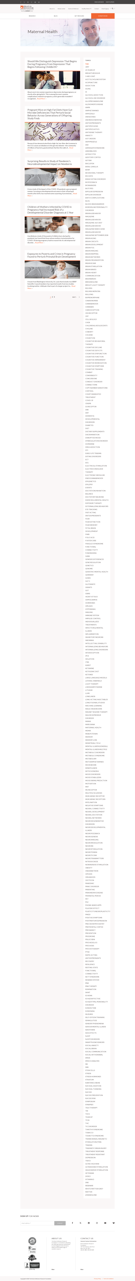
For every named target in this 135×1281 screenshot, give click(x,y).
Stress (88, 1073)
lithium (88, 690)
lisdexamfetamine (93, 687)
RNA (87, 983)
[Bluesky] (39, 1)
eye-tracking (91, 509)
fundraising (91, 553)
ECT (87, 460)
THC (87, 1123)
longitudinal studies (95, 703)
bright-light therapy (95, 285)
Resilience (90, 964)
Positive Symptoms (93, 918)
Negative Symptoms (94, 805)
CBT (87, 316)
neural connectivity (95, 809)
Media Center (61, 9)
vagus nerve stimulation (96, 1170)
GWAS (87, 594)
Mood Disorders (92, 774)
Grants (88, 587)
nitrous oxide (91, 862)
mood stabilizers (93, 777)
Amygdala (89, 114)
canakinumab (91, 301)
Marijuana (90, 724)
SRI (86, 1064)
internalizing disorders (96, 650)
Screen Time (90, 1008)
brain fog (89, 248)
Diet (87, 428)
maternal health (93, 728)
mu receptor (91, 790)
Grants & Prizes (110, 2)
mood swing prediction (96, 780)
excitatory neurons (94, 497)
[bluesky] (112, 1222)
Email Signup (105, 9)
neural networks (93, 818)
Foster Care (90, 541)
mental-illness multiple (96, 749)
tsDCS (87, 1161)
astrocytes (90, 154)
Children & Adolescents (96, 326)
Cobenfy (89, 332)
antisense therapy (93, 132)
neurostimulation (93, 849)
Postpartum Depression (96, 921)
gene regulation (93, 562)
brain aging (90, 238)
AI (86, 92)
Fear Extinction (92, 522)
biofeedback (91, 182)
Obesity (88, 868)
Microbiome (90, 765)
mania (88, 721)
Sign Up (60, 1223)
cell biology (91, 319)
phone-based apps (93, 905)
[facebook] (72, 1222)
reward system (92, 980)
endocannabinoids (94, 478)
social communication (95, 1052)
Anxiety (88, 135)
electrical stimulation (96, 466)
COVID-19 (89, 400)
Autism (88, 160)
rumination (90, 989)
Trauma (88, 1145)
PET (86, 899)
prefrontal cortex (94, 927)
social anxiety (92, 1045)
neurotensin (91, 852)
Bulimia (88, 288)
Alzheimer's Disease (94, 104)
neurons (89, 846)
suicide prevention (94, 1095)
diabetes (89, 425)
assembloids (91, 151)
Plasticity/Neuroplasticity (97, 911)
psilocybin (90, 939)
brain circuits (91, 241)
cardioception (92, 310)
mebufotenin (91, 734)
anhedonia (90, 117)
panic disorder (92, 886)
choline (89, 329)
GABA (87, 556)
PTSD (87, 952)
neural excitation (93, 815)
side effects (90, 1033)
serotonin (90, 1030)
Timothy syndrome (94, 1129)
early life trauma (93, 453)
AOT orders (90, 139)
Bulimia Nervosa (92, 291)
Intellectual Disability (96, 643)
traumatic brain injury (95, 1148)
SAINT (87, 992)
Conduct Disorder (93, 382)
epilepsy (89, 484)
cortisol (89, 391)
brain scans (90, 263)
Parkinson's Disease (94, 893)
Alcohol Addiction (94, 95)
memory (89, 737)
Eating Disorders (93, 456)
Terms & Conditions (108, 1278)
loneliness (90, 696)
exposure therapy (93, 503)
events (88, 488)
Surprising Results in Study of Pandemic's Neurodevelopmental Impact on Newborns (49, 162)
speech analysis (92, 1061)
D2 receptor (90, 407)
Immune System (92, 615)
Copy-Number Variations (96, 388)
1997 (87, 67)
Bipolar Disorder (93, 195)
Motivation (90, 784)
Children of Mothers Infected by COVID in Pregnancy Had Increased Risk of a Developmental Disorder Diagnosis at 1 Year (50, 209)
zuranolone (91, 1195)
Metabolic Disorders (95, 752)
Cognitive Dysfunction (96, 354)
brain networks (92, 257)
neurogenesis (91, 837)
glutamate (90, 584)
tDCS (87, 1114)
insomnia (89, 640)
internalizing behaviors (96, 646)
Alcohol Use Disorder (95, 98)
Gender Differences (94, 559)
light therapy (91, 684)
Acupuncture (91, 82)
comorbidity (91, 375)
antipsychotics (92, 129)
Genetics (89, 565)
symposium (90, 1101)
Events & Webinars (73, 9)
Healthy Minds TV (86, 9)
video (88, 1176)
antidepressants (93, 123)
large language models (96, 678)
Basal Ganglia (91, 167)
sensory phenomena (94, 1024)
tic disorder (91, 1126)
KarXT (88, 665)
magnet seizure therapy (96, 712)
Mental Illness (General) (96, 746)
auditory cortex (93, 157)
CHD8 (87, 322)
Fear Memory (91, 525)
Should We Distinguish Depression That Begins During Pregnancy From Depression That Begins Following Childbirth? (52, 64)
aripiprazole (91, 142)
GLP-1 (87, 581)
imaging (89, 612)
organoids (90, 877)
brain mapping (91, 254)
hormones (90, 603)
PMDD (87, 914)
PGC (87, 902)
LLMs (87, 693)
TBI (86, 1111)
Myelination (91, 802)
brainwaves (90, 279)
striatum (89, 1080)
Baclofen (89, 163)
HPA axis (88, 606)
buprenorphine (92, 297)
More (53, 1269)
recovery (89, 961)
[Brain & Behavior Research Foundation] (27, 8)
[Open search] (112, 9)
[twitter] (80, 1222)
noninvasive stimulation (96, 865)
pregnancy (90, 930)
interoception (92, 653)
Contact (96, 9)
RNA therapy (91, 986)
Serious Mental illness (95, 1027)
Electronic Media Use (95, 475)
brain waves (90, 269)
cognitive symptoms (94, 366)
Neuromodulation (93, 843)
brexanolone (91, 282)
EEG (87, 463)
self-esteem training (95, 1017)
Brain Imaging (91, 251)
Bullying (89, 294)
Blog (55, 16)
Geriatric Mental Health (96, 572)
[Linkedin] (28, 1)
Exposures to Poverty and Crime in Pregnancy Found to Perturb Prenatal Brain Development (51, 255)
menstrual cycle (93, 743)
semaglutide (91, 1020)
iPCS (87, 656)
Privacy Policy (97, 1278)
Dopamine (89, 444)
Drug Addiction (92, 447)
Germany (89, 575)
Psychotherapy (92, 949)
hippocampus (91, 600)
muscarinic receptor (95, 796)
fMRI (87, 534)
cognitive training (94, 369)
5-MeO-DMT (90, 76)
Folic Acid (89, 537)
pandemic (89, 883)
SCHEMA (88, 996)
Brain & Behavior (99, 2)
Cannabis (89, 307)
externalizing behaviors (96, 506)
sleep (87, 1036)
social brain (91, 1048)
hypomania (90, 609)
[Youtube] (35, 1)
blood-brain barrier (94, 204)
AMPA (87, 107)
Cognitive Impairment (95, 360)
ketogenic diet (92, 671)
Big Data (89, 176)
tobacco (89, 1133)
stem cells (90, 1070)
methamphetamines (94, 762)
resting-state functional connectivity (91, 970)
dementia (89, 416)
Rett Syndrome (92, 977)
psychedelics (91, 943)
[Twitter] (24, 1)
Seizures (89, 1014)
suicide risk (90, 1098)
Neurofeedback (92, 833)
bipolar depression (94, 192)
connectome (91, 385)
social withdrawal (94, 1055)
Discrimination (92, 435)
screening (90, 1011)
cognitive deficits (93, 350)
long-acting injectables (96, 699)
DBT (87, 413)
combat (88, 372)
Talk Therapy (91, 1108)
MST (87, 787)
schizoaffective (92, 999)
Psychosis (89, 946)
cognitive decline (93, 347)
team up (88, 1117)
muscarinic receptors (95, 799)
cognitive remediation (96, 363)
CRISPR (88, 403)
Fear (87, 519)
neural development (95, 812)
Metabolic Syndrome (95, 756)
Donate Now (102, 16)
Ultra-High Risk (92, 1164)
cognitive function (94, 357)
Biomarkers (90, 185)
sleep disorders (92, 1039)
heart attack (91, 597)
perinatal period (93, 896)
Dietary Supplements (94, 431)
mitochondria (92, 771)
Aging (88, 89)
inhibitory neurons (94, 637)
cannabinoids (91, 304)
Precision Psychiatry (94, 924)
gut (87, 590)
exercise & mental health (96, 500)
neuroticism (91, 855)
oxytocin (89, 880)
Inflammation (92, 634)
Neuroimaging (92, 840)
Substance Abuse (92, 1083)
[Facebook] (21, 1)
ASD (87, 145)
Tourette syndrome (94, 1136)
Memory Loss (91, 740)
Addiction (90, 86)
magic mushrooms (93, 709)
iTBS (87, 662)
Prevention (90, 933)
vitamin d (89, 1179)
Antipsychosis (91, 126)
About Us (52, 9)
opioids (88, 874)
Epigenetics (90, 481)
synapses (89, 1105)
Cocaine (89, 335)
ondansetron (91, 871)
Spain (87, 1058)
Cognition (90, 338)
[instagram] (97, 1222)
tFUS (87, 1120)
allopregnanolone (94, 101)
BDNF (87, 170)
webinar (89, 1186)
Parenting (90, 890)
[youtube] (105, 1222)
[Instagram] (31, 1)
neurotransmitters (94, 858)
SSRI (87, 1067)
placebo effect (92, 908)
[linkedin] (89, 1222)
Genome (89, 569)
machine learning (93, 706)
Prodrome (90, 936)
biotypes (89, 188)
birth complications (94, 198)
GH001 (88, 578)
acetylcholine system (95, 79)
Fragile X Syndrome (94, 544)
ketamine (89, 668)
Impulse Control (93, 618)
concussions (91, 379)
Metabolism (90, 759)
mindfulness (91, 768)
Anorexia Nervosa (93, 120)
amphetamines (92, 111)
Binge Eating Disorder (95, 179)
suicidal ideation (93, 1086)
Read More (41, 99)
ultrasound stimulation (96, 1167)
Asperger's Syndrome (95, 148)
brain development (94, 245)
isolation (89, 659)
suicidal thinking (93, 1089)
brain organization (94, 260)
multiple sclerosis (93, 793)
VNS (87, 1182)
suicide (88, 1092)
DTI (86, 450)
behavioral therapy (94, 173)
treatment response (94, 1151)
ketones (89, 675)
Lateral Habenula (93, 681)
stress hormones (93, 1077)
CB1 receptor (91, 313)
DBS (87, 410)
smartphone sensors (94, 1042)
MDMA (88, 731)
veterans (89, 1173)
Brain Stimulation (93, 266)
